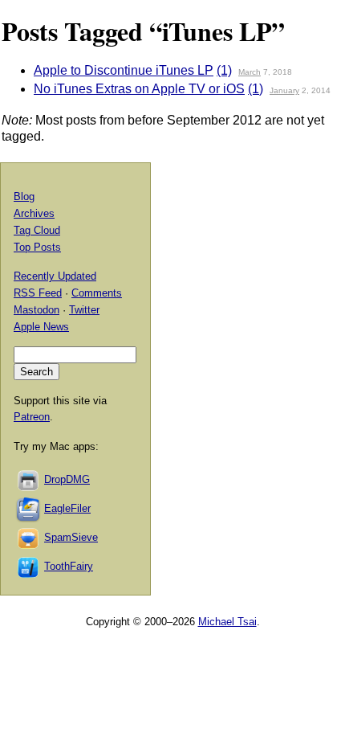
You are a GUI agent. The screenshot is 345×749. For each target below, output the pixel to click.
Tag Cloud (37, 230)
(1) (224, 70)
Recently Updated (55, 276)
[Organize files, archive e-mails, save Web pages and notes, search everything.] (29, 508)
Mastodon (36, 310)
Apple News (41, 327)
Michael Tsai (227, 622)
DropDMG (67, 479)
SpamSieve (71, 537)
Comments (96, 293)
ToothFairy (68, 566)
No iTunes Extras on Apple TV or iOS (139, 89)
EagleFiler (67, 508)
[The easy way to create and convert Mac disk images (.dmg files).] (29, 479)
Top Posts (37, 247)
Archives (34, 213)
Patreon (32, 417)
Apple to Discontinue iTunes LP (123, 70)
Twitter (84, 310)
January (284, 90)
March (249, 72)
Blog (24, 196)
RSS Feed (38, 293)
